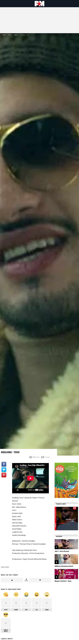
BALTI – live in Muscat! (62, 551)
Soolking (5, 567)
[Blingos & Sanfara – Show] (66, 574)
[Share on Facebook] (3, 464)
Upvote (12, 580)
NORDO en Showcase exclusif (64, 566)
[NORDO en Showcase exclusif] (66, 559)
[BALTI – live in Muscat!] (66, 544)
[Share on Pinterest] (3, 475)
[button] (57, 518)
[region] (66, 518)
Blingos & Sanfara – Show (63, 581)
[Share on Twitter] (3, 469)
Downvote (40, 580)
